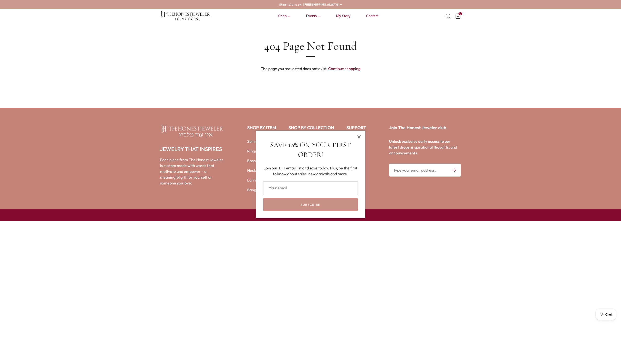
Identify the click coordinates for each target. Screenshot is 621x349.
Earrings (254, 180)
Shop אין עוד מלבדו (290, 4)
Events (311, 16)
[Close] (359, 136)
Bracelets (255, 160)
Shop (282, 16)
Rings (252, 151)
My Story (343, 16)
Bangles (254, 189)
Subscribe (310, 204)
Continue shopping (344, 68)
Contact (372, 16)
